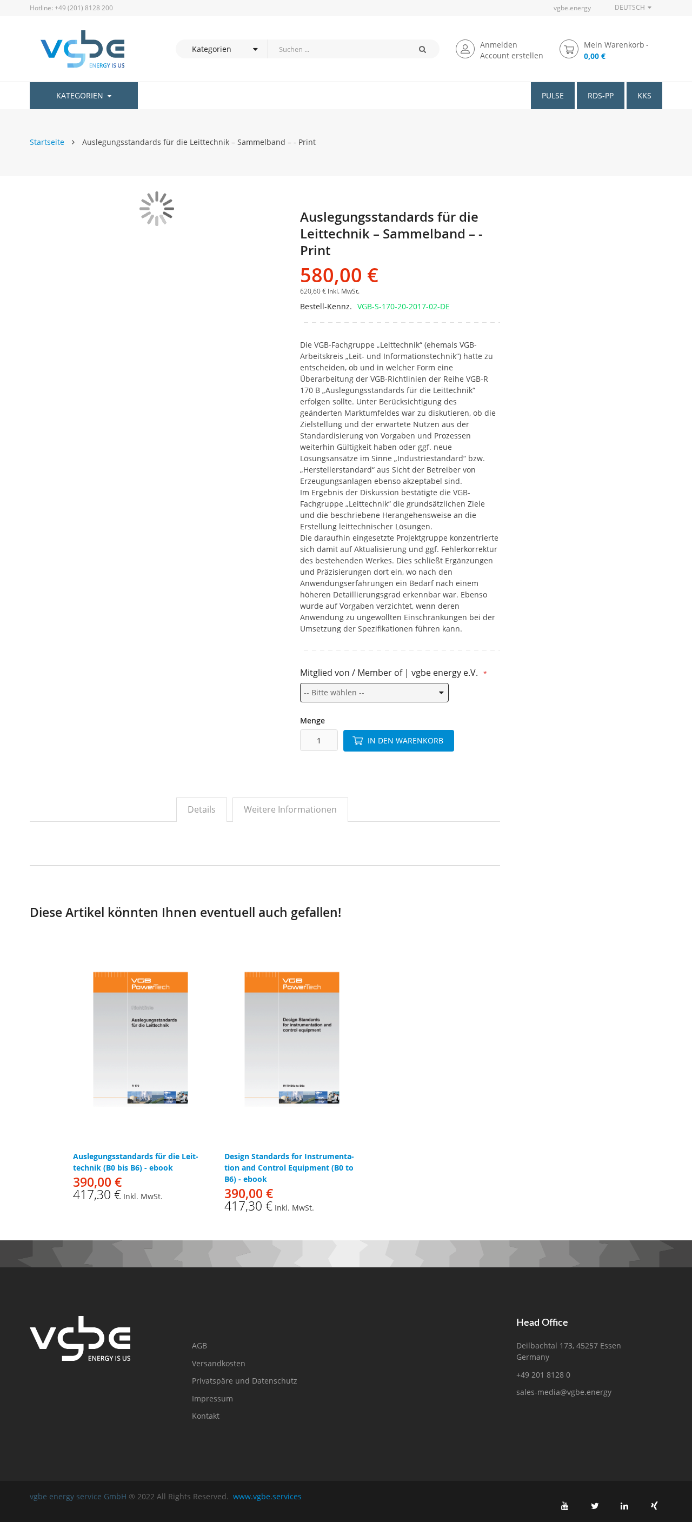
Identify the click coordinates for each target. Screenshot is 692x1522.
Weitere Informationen (290, 809)
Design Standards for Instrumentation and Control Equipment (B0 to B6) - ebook (289, 1167)
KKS (644, 95)
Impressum (212, 1398)
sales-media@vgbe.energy (563, 1392)
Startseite (47, 142)
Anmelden (498, 44)
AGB (199, 1345)
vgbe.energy (572, 7)
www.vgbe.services (267, 1496)
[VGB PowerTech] (77, 49)
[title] (565, 1506)
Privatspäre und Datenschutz (244, 1380)
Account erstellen (511, 55)
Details (202, 809)
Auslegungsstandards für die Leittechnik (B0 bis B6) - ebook (135, 1162)
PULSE (553, 95)
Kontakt (205, 1416)
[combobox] (336, 48)
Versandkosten (218, 1363)
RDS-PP (601, 95)
